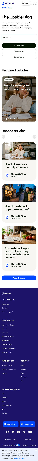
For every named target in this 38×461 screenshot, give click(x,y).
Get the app (26, 3)
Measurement (6, 340)
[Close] (36, 450)
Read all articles (19, 278)
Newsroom (24, 377)
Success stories (6, 405)
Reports (4, 397)
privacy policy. (19, 458)
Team (22, 373)
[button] (34, 3)
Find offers (5, 308)
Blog (9, 7)
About (22, 365)
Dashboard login (7, 352)
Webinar (4, 401)
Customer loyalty (7, 344)
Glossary (4, 413)
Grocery (4, 329)
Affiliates (4, 373)
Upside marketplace (8, 337)
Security (25, 445)
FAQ (3, 409)
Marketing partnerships (9, 369)
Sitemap (33, 445)
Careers (23, 369)
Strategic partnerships (8, 348)
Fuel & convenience (8, 325)
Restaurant (5, 333)
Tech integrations (7, 365)
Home (4, 7)
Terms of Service (10, 439)
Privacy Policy (28, 439)
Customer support (7, 312)
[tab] (19, 45)
